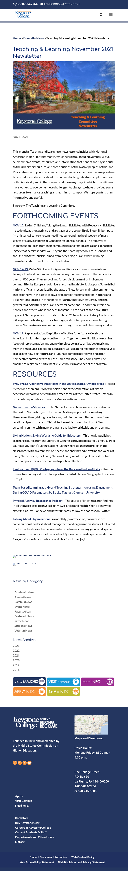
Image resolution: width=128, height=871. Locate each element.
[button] (111, 16)
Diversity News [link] (33, 38)
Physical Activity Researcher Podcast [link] (37, 500)
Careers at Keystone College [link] (33, 827)
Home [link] (17, 38)
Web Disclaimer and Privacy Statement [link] (81, 862)
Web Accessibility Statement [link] (37, 862)
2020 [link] (16, 660)
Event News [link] (22, 606)
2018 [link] (16, 670)
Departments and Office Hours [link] (34, 837)
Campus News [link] (23, 602)
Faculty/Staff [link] (22, 611)
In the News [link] (21, 621)
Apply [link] (19, 796)
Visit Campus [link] (23, 801)
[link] (23, 14)
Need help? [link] (22, 805)
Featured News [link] (24, 616)
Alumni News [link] (22, 597)
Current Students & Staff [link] (30, 832)
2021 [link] (16, 655)
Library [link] (19, 842)
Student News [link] (23, 625)
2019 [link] (16, 665)
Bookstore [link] (21, 818)
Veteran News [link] (23, 630)
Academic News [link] (24, 592)
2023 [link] (16, 646)
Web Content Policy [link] (82, 857)
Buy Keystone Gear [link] (27, 822)
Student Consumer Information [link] (48, 857)
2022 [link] (16, 650)
